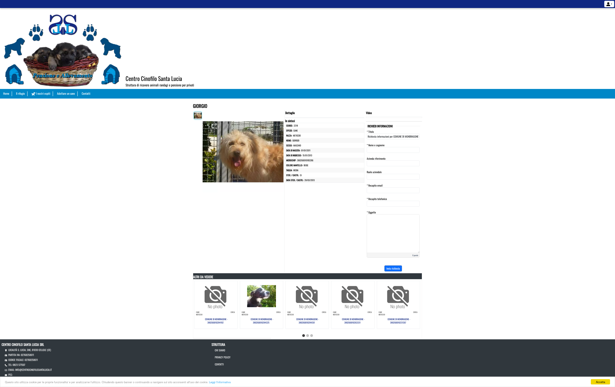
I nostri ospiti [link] (43, 93)
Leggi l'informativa (220, 382)
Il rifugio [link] (20, 93)
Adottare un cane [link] (66, 93)
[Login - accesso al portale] (609, 4)
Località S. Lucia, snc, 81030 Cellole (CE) (29, 350)
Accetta (600, 382)
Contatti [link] (86, 93)
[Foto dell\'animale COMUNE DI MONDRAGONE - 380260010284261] (307, 296)
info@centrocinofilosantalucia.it (33, 370)
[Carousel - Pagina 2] (307, 335)
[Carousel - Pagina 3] (311, 335)
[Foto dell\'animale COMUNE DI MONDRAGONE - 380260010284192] (215, 296)
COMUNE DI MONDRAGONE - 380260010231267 (399, 320)
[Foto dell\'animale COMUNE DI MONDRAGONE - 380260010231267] (398, 296)
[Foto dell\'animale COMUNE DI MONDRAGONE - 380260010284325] (261, 296)
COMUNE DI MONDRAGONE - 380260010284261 (307, 320)
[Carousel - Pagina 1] (303, 335)
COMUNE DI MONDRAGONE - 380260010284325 (262, 320)
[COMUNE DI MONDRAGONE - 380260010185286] (243, 151)
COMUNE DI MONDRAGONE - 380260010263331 (353, 320)
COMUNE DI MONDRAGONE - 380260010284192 (216, 320)
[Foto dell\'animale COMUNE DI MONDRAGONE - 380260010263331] (352, 296)
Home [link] (6, 93)
